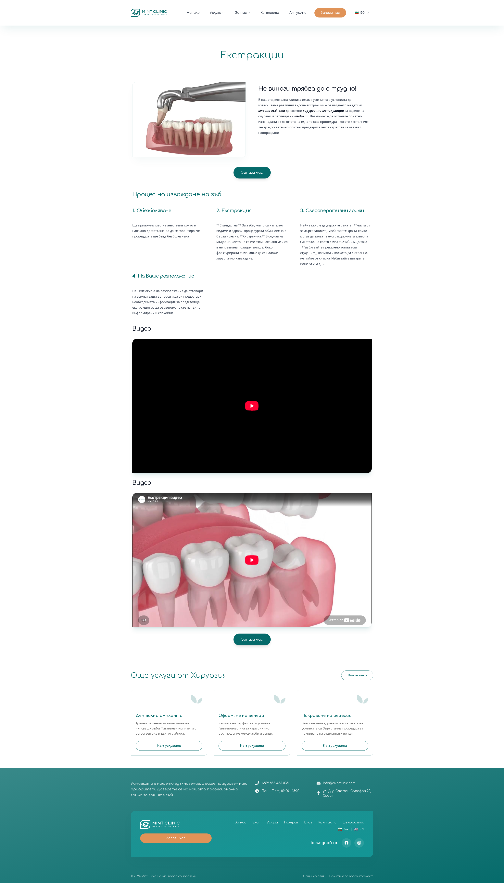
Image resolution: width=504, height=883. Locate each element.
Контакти (269, 13)
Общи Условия (313, 876)
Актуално (298, 13)
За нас (240, 822)
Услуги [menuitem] (215, 13)
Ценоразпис (353, 822)
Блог (308, 822)
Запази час (330, 13)
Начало (193, 13)
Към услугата (169, 746)
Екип (256, 822)
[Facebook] (346, 843)
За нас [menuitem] (241, 13)
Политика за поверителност (351, 876)
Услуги (272, 822)
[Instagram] (359, 843)
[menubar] (278, 13)
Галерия (291, 822)
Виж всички (357, 675)
